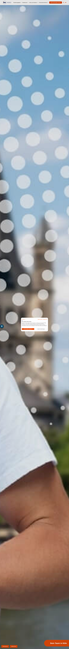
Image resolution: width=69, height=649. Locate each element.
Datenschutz (40, 319)
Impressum (45, 319)
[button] (24, 319)
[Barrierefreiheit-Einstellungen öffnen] (2, 326)
